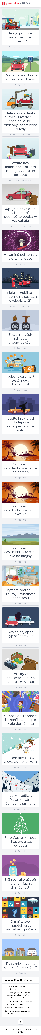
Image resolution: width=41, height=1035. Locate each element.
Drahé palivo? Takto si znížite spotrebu (20, 77)
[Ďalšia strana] (20, 1022)
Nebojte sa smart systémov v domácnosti (20, 380)
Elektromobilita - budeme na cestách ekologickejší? (20, 297)
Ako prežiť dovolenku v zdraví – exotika (20, 510)
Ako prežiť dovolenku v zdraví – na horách (20, 468)
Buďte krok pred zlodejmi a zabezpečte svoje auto (20, 424)
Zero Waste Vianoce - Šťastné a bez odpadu (20, 841)
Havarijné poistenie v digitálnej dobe (20, 257)
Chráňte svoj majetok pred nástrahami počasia (20, 925)
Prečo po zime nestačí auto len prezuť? (20, 37)
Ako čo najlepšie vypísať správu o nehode (20, 636)
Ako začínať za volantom (18, 1007)
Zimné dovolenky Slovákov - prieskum (20, 760)
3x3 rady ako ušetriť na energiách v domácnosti (20, 883)
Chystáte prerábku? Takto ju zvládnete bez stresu (20, 594)
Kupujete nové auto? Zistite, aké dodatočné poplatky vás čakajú (20, 215)
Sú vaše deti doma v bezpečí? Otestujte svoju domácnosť (20, 720)
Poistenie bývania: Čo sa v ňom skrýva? (20, 965)
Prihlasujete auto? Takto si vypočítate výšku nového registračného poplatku (18, 995)
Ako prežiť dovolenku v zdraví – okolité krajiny (20, 552)
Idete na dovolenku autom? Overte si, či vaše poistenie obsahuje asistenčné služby (20, 121)
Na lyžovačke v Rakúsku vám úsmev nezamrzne (20, 800)
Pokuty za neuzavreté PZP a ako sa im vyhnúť (20, 678)
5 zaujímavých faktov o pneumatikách (20, 338)
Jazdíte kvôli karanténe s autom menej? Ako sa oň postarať (20, 169)
